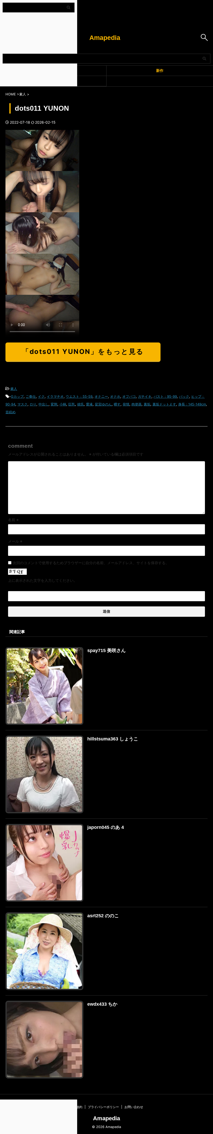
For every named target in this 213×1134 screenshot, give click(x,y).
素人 (13, 389)
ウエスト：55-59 (79, 396)
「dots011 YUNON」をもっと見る (83, 351)
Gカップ (17, 396)
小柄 (62, 404)
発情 (126, 404)
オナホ (115, 396)
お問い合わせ (133, 1107)
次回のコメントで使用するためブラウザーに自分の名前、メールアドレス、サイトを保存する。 (91, 563)
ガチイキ (144, 396)
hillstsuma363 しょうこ (112, 738)
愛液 (89, 404)
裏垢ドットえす (164, 404)
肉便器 (136, 404)
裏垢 (147, 404)
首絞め (10, 412)
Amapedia (104, 37)
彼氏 (80, 404)
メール (15, 541)
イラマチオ (55, 396)
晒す (117, 404)
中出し (43, 404)
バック (184, 396)
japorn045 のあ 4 (105, 827)
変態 (54, 404)
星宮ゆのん (103, 404)
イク (41, 396)
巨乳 (71, 404)
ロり (33, 404)
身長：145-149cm (192, 404)
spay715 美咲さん (106, 650)
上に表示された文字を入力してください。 (42, 580)
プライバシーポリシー (103, 1107)
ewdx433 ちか (102, 1004)
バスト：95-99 (165, 396)
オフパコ (129, 396)
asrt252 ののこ (103, 915)
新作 (159, 70)
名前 (13, 519)
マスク (22, 404)
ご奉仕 (31, 396)
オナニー (101, 396)
